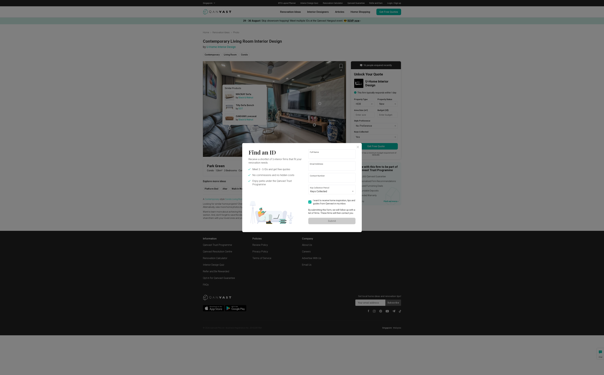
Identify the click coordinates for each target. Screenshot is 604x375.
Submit (332, 220)
